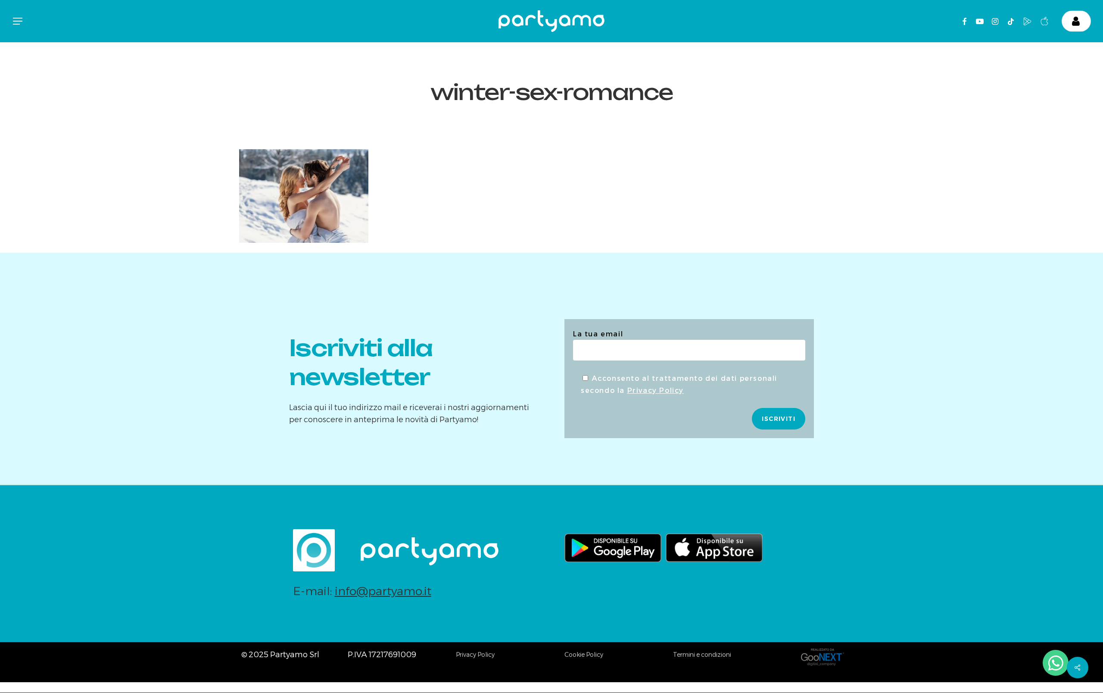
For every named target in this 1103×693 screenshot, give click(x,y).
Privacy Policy (655, 390)
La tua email (598, 334)
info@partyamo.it (383, 591)
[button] (17, 21)
